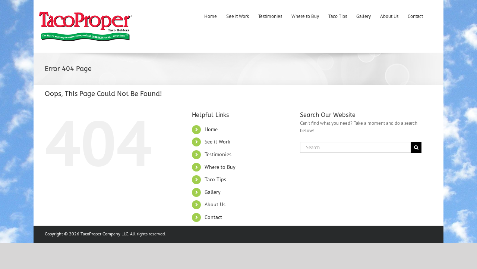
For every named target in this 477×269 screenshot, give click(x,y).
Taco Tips (215, 179)
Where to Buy (220, 167)
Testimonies (218, 154)
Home (211, 129)
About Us (215, 204)
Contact (213, 217)
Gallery (213, 192)
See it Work (217, 141)
